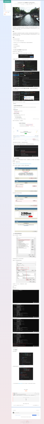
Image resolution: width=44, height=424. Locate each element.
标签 (5, 6)
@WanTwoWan (20, 383)
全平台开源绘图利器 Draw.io (36, 405)
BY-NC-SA (27, 395)
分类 (5, 7)
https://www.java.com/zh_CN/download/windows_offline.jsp (23, 163)
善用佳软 (26, 403)
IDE (28, 403)
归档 (5, 8)
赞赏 (26, 390)
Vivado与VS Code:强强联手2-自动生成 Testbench (18, 405)
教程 (24, 403)
